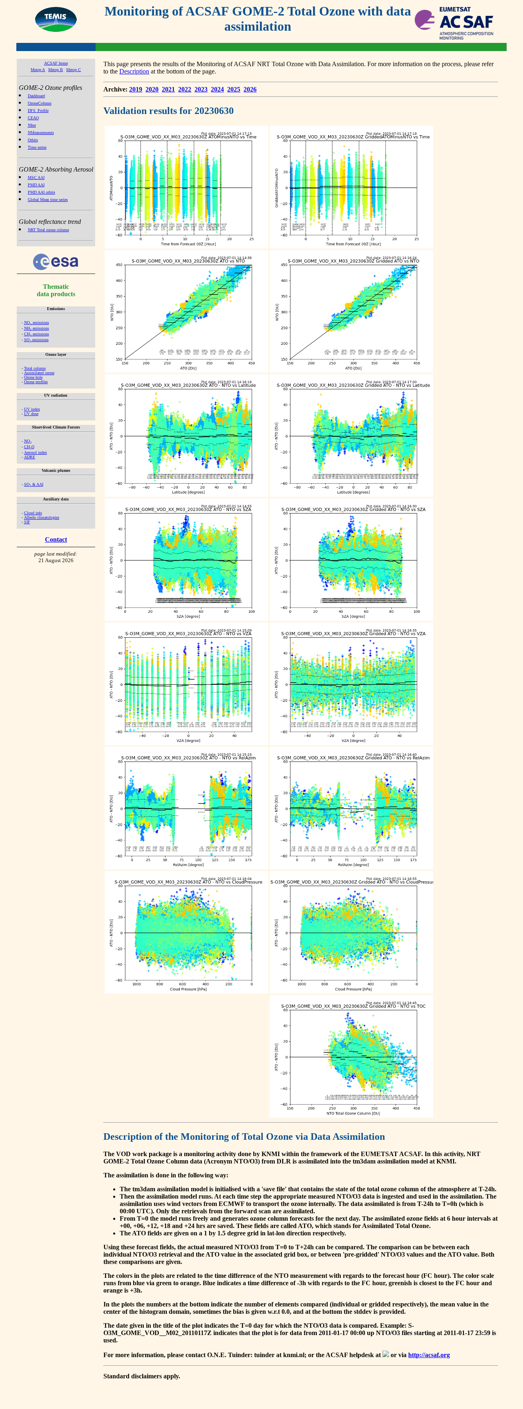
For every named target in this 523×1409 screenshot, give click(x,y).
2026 (250, 89)
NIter (32, 125)
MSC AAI (36, 177)
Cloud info (33, 513)
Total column (35, 368)
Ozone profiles (36, 382)
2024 (217, 89)
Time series (37, 147)
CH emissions (36, 334)
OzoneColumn (39, 103)
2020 (152, 89)
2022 (184, 89)
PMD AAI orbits (41, 192)
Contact (56, 539)
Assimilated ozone (39, 373)
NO (27, 441)
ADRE (29, 457)
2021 (168, 89)
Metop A (38, 69)
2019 (135, 89)
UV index (32, 409)
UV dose (31, 413)
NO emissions (36, 322)
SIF (27, 522)
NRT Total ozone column (48, 230)
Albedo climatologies (41, 517)
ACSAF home (56, 63)
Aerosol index (35, 452)
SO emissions (36, 339)
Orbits (33, 140)
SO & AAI (33, 484)
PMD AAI (36, 185)
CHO (29, 446)
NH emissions (36, 328)
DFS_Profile (38, 110)
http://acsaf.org (429, 1354)
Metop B (55, 69)
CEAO (33, 118)
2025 (233, 89)
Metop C (73, 69)
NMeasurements (41, 132)
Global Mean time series (48, 199)
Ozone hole (33, 377)
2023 (201, 89)
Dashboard (36, 96)
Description (134, 71)
